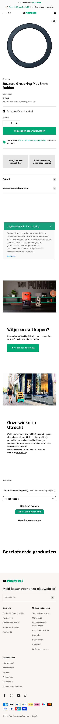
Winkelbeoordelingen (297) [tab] (42, 490)
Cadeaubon (8, 677)
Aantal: (6, 118)
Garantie (36, 635)
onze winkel (21, 452)
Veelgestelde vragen (41, 613)
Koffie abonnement (40, 649)
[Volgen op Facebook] (4, 695)
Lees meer (11, 256)
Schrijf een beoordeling (30, 511)
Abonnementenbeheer (13, 686)
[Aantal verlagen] (6, 123)
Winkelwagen (8, 668)
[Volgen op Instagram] (11, 695)
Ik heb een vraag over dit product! (42, 161)
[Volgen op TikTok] (25, 695)
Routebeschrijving (11, 627)
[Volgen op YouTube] (18, 695)
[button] (15, 161)
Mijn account (8, 663)
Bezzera (6, 79)
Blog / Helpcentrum (40, 630)
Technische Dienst (11, 623)
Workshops (37, 618)
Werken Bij (7, 632)
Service (6, 672)
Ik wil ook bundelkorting (23, 348)
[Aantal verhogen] (16, 123)
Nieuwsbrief (8, 682)
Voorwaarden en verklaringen (39, 624)
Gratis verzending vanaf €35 (25, 102)
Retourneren (37, 640)
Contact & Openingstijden (14, 613)
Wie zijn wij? (8, 618)
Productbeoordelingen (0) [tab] (16, 490)
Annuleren (36, 644)
